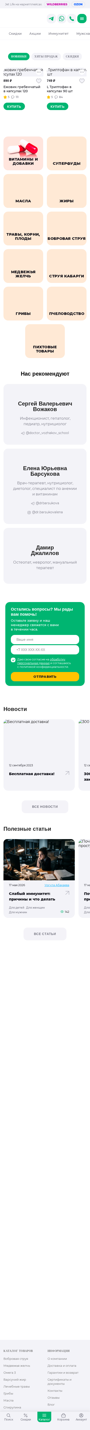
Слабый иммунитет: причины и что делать (32, 896)
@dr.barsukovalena (47, 512)
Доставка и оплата (62, 1365)
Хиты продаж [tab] (46, 56)
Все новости (45, 807)
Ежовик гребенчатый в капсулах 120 (21, 89)
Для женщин (35, 907)
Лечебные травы (16, 1386)
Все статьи (45, 934)
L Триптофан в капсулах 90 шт (60, 89)
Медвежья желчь (16, 1365)
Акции (35, 34)
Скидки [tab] (72, 56)
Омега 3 (9, 1372)
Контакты (55, 1390)
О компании (57, 1358)
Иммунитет (58, 34)
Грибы (8, 1393)
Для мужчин (18, 912)
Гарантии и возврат (63, 1372)
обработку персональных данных (41, 661)
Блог (51, 1404)
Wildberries (57, 4)
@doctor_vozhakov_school (47, 433)
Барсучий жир (14, 1379)
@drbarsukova (47, 503)
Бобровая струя (15, 1358)
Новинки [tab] (19, 56)
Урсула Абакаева (57, 885)
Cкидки (15, 34)
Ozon (78, 4)
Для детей (16, 907)
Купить (14, 106)
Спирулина (12, 1407)
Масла (8, 1400)
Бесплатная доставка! (31, 774)
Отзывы (54, 1397)
